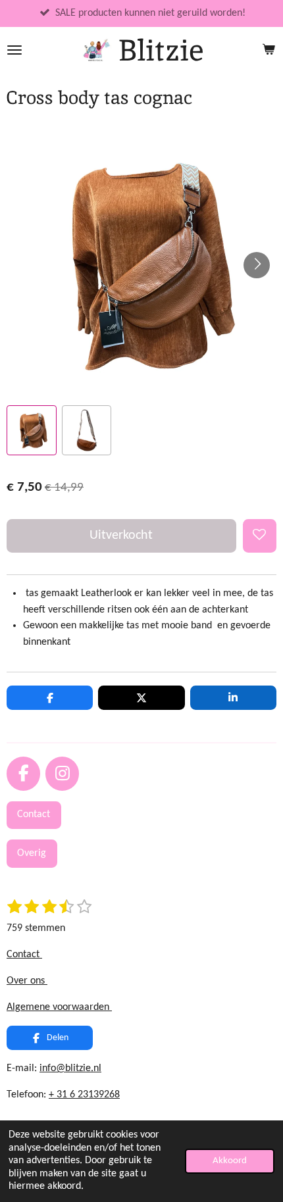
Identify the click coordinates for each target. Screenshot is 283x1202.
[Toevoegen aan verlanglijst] (259, 536)
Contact (24, 954)
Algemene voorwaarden (59, 1007)
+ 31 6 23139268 (84, 1094)
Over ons (27, 981)
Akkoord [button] (230, 1161)
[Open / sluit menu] (14, 50)
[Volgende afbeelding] (257, 265)
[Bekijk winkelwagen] (268, 50)
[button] (32, 430)
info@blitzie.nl (70, 1068)
